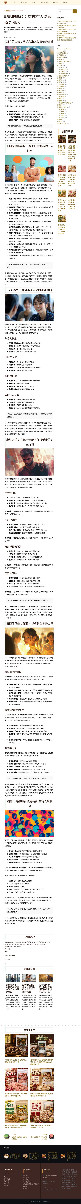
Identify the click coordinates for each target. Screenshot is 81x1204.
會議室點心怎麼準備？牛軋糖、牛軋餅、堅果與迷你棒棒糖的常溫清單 (34, 1156)
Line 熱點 (26, 1180)
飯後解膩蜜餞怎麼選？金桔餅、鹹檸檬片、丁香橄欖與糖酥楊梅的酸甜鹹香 (53, 1156)
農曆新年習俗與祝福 (65, 103)
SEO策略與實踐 (61, 53)
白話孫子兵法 (63, 69)
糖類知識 (59, 105)
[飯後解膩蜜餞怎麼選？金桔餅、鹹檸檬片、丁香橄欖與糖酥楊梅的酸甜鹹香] (44, 1156)
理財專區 (59, 92)
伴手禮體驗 (60, 55)
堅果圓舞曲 (60, 86)
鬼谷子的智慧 (63, 74)
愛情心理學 (60, 90)
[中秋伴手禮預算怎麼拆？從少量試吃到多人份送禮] (6, 1156)
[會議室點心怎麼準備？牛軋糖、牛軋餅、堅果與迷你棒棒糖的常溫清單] (25, 1156)
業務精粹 (61, 111)
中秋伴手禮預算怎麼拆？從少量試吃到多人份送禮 (15, 1156)
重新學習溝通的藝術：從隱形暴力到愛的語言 (45, 988)
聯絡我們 (64, 2)
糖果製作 (61, 96)
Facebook (26, 1175)
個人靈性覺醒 (61, 57)
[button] (6, 998)
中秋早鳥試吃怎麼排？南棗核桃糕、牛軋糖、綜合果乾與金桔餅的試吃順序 (71, 1156)
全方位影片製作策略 (63, 61)
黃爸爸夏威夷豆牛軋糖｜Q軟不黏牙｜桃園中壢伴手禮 (61, 229)
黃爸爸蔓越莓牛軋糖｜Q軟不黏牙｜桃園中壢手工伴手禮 (41, 1126)
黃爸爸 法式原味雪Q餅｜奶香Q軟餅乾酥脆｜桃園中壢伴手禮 (41, 1095)
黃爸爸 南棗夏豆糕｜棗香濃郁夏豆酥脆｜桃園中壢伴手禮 (16, 1061)
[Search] (76, 2)
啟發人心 (8, 10)
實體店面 (61, 109)
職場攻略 (59, 119)
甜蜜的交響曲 (61, 94)
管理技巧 (61, 115)
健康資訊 (59, 59)
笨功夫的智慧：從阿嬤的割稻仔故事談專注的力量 (28, 988)
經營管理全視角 (61, 107)
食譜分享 (59, 121)
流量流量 (61, 113)
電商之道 (61, 117)
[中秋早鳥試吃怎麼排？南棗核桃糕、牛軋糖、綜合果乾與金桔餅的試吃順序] (63, 1156)
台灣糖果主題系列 (62, 76)
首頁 (15, 2)
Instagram (26, 1178)
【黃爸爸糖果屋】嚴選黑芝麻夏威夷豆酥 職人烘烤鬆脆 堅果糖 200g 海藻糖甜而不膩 (41, 1062)
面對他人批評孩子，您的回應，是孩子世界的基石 (12, 988)
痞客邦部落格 (27, 1188)
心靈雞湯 (61, 84)
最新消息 (55, 2)
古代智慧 (59, 65)
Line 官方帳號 (27, 1182)
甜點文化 (59, 99)
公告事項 (59, 63)
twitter (25, 1186)
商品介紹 (59, 80)
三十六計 (61, 67)
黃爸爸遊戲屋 (44, 2)
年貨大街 (59, 88)
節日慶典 (59, 101)
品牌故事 (59, 78)
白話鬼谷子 (62, 71)
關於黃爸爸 (24, 2)
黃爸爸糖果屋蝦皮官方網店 (30, 1184)
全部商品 (34, 2)
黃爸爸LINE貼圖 (61, 124)
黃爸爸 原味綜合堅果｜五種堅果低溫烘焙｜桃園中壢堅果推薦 (16, 1126)
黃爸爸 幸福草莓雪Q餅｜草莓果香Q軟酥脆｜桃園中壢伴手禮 (16, 1095)
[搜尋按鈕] (75, 11)
